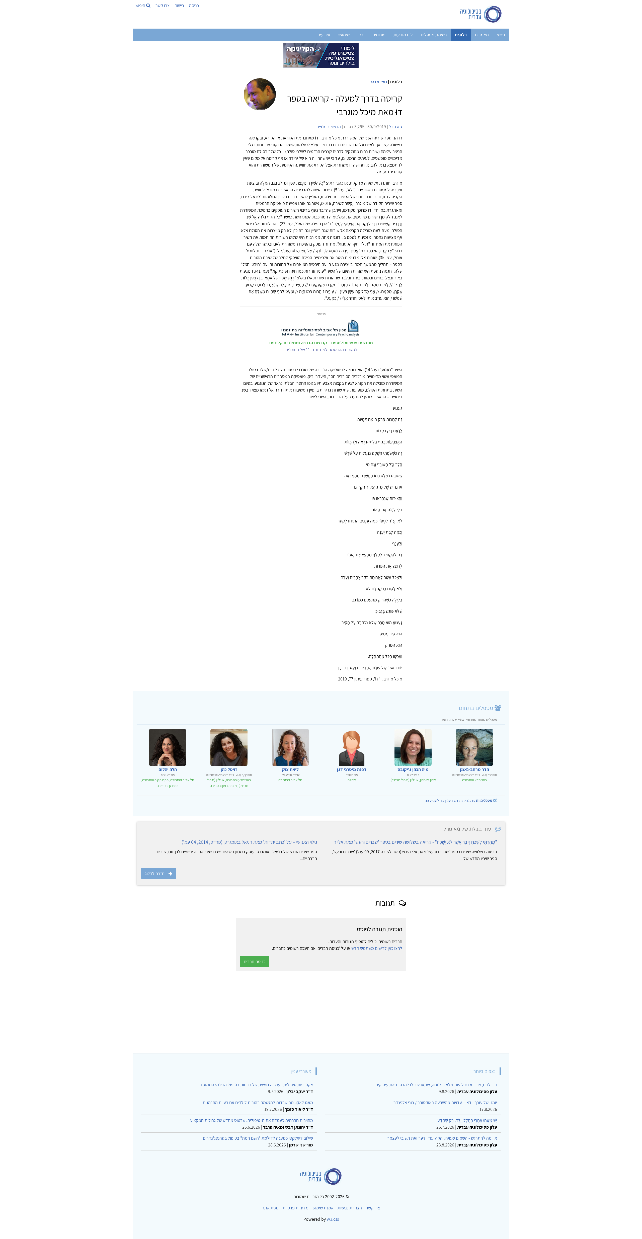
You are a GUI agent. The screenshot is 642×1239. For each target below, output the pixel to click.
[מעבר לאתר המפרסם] (321, 55)
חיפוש (140, 5)
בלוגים (461, 35)
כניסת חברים (254, 961)
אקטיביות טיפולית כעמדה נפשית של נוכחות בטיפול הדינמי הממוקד (256, 1085)
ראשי (501, 35)
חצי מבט (379, 82)
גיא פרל (395, 126)
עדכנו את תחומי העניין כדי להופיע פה (458, 800)
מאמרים (482, 35)
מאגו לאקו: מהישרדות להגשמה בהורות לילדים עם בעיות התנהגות (258, 1102)
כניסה (194, 5)
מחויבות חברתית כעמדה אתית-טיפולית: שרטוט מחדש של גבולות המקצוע (251, 1120)
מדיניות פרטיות (295, 1208)
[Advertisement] (354, 1012)
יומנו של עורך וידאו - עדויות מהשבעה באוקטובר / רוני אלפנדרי (444, 1102)
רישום (179, 5)
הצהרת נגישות (350, 1208)
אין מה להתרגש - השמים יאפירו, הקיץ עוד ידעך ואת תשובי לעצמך (442, 1138)
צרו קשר (162, 5)
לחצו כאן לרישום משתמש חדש (376, 948)
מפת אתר (270, 1208)
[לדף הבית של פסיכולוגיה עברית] (481, 14)
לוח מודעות (403, 35)
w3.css (333, 1219)
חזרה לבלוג (155, 873)
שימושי (344, 35)
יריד (361, 35)
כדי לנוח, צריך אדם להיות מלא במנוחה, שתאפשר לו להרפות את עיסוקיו (437, 1085)
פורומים (378, 35)
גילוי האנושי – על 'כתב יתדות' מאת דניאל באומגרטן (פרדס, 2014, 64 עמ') (249, 842)
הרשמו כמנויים (328, 126)
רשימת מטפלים (434, 35)
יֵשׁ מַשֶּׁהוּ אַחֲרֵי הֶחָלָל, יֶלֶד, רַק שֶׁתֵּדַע (467, 1120)
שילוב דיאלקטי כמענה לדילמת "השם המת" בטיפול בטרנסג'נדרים (258, 1138)
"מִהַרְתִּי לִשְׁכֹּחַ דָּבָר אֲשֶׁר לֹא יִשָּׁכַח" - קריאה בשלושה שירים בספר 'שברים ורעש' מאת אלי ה (415, 842)
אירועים (323, 35)
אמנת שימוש (323, 1208)
